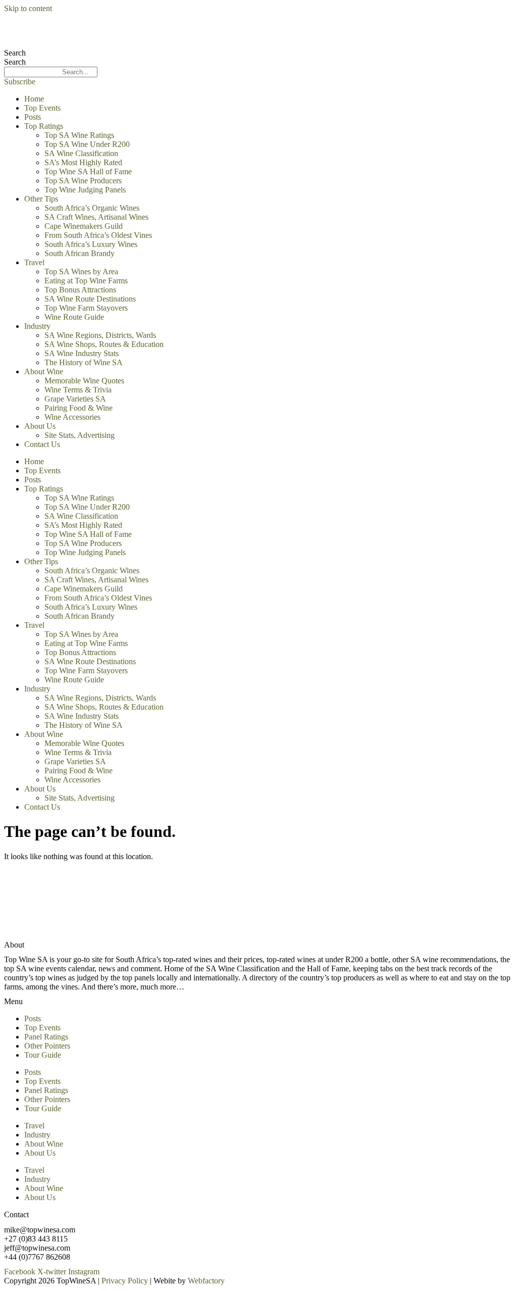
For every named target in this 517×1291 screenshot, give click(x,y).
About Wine (43, 371)
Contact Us (42, 444)
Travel (34, 262)
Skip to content (28, 8)
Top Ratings (43, 126)
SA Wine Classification (81, 153)
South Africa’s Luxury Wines (90, 244)
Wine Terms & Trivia (78, 389)
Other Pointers (47, 1045)
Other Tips (41, 198)
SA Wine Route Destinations (90, 298)
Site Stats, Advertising (79, 435)
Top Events (42, 108)
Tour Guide (42, 1055)
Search (15, 52)
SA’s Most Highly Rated (83, 162)
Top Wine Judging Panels (85, 189)
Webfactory (206, 1280)
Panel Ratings (46, 1036)
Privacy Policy (124, 1280)
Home (34, 98)
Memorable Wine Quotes (84, 380)
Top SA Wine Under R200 (87, 144)
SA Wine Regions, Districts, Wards (100, 335)
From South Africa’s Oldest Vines (98, 235)
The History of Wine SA (83, 362)
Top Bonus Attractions (80, 289)
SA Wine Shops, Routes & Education (104, 344)
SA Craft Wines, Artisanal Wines (96, 217)
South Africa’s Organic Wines (91, 208)
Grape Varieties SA (75, 398)
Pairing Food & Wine (78, 408)
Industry (37, 326)
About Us (40, 426)
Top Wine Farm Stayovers (86, 308)
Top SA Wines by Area (81, 271)
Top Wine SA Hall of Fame (88, 171)
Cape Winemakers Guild (83, 226)
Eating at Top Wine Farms (86, 280)
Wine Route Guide (74, 317)
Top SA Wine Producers (83, 180)
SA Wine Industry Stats (81, 353)
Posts (32, 117)
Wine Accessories (72, 417)
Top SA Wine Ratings (79, 135)
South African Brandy (79, 253)
